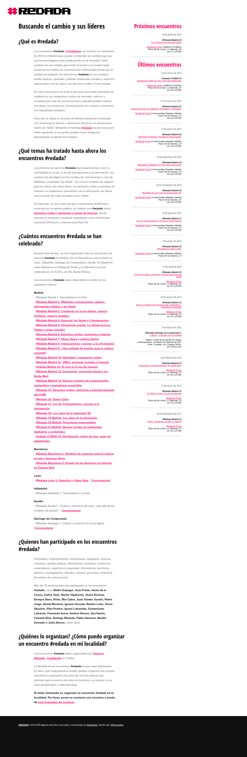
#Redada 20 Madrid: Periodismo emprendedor (66, 422)
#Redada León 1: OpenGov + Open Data (62, 480)
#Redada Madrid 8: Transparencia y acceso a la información (75, 343)
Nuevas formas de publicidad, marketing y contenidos (156, 109)
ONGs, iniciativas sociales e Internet (164, 421)
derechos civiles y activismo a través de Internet (66, 213)
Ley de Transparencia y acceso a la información (158, 221)
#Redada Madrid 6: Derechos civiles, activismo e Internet (73, 334)
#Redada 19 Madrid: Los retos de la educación (66, 417)
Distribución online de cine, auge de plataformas (159, 81)
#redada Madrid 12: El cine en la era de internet (67, 366)
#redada (39, 11)
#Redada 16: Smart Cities (52, 399)
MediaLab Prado (154, 47)
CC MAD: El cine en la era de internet (164, 393)
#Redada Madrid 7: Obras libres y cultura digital (67, 339)
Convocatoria (101, 480)
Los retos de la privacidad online (166, 42)
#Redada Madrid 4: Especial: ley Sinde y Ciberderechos (72, 320)
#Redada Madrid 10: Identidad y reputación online (69, 357)
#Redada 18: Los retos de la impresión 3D (63, 413)
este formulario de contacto (56, 702)
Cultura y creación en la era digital (165, 335)
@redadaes (73, 51)
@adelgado (54, 658)
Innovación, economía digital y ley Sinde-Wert (160, 365)
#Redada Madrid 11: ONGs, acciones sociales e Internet (72, 362)
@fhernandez (117, 725)
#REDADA (24, 725)
